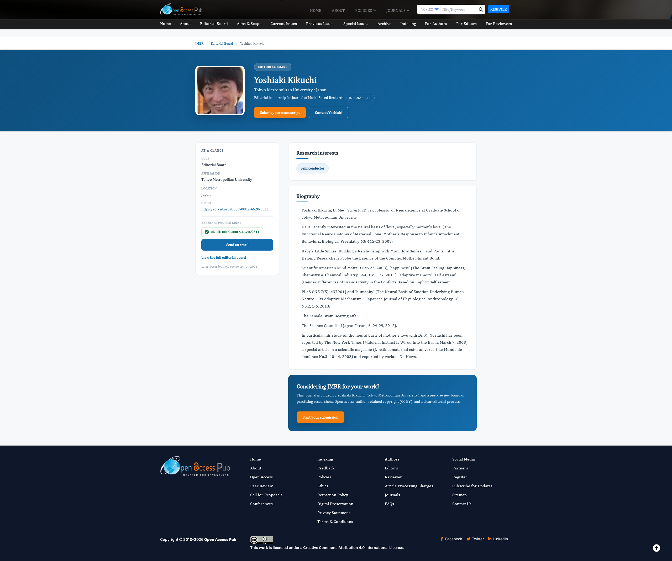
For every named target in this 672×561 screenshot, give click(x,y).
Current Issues (283, 23)
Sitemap (459, 494)
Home (315, 10)
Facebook (453, 539)
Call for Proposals (266, 494)
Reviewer (393, 476)
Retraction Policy (332, 494)
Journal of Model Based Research (318, 98)
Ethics (322, 485)
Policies (364, 10)
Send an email (237, 244)
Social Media (463, 459)
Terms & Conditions (335, 521)
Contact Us (461, 503)
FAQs (389, 503)
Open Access (261, 476)
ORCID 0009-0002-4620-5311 (233, 232)
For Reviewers (499, 23)
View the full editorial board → (225, 257)
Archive (384, 23)
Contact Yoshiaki (328, 112)
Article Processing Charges (409, 485)
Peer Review (261, 485)
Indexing (408, 23)
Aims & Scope (249, 23)
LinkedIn (500, 539)
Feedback (325, 467)
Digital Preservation (335, 503)
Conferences (261, 503)
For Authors (436, 23)
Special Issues (355, 23)
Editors (391, 467)
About (338, 10)
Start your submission (320, 417)
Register (498, 9)
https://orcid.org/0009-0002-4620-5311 (235, 209)
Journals (396, 10)
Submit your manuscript (280, 112)
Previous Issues (320, 23)
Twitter (477, 539)
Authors (392, 459)
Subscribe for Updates (472, 485)
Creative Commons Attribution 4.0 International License (353, 547)
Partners (460, 467)
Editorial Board (214, 23)
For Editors (466, 23)
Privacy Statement (333, 512)
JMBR (199, 43)
